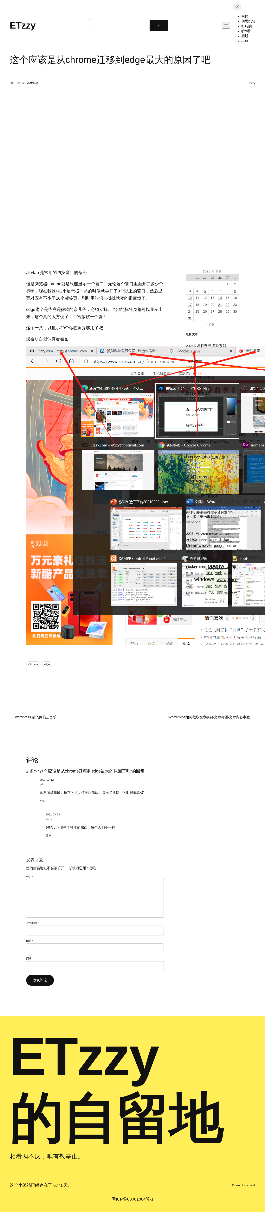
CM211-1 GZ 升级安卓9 (204, 441)
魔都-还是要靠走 (198, 393)
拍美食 (189, 592)
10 (190, 298)
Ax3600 (191, 540)
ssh (197, 573)
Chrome (33, 664)
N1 (225, 558)
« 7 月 (210, 324)
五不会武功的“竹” (199, 409)
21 (220, 305)
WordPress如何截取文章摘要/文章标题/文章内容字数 (209, 717)
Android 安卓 (209, 533)
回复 (42, 800)
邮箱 (29, 940)
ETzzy (23, 25)
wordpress (227, 579)
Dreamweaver (199, 545)
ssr (202, 573)
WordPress (242, 1185)
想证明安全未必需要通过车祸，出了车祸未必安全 (207, 515)
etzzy (252, 82)
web (218, 573)
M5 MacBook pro (226, 552)
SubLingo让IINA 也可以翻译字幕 (207, 459)
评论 (29, 876)
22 (227, 305)
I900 (229, 546)
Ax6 (227, 533)
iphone (205, 551)
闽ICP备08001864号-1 (132, 1199)
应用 (227, 586)
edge (47, 664)
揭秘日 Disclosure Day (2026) (200, 479)
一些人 (190, 586)
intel (194, 551)
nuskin (191, 566)
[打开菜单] (226, 25)
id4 (234, 546)
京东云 (200, 586)
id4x (188, 552)
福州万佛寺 (195, 425)
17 (190, 305)
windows (204, 579)
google (219, 546)
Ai (197, 533)
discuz (213, 540)
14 (220, 298)
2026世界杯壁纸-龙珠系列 (206, 346)
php (233, 566)
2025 (190, 534)
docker (224, 540)
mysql (217, 559)
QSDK (189, 573)
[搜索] (159, 25)
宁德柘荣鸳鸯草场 (200, 378)
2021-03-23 (53, 814)
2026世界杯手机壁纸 (202, 497)
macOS (192, 558)
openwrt (218, 566)
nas (233, 558)
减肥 (209, 586)
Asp (221, 534)
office (202, 566)
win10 (227, 573)
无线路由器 (201, 592)
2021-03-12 (47, 779)
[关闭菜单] (237, 7)
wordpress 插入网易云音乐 (35, 717)
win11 (189, 580)
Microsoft (206, 558)
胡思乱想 (32, 82)
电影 (212, 592)
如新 (218, 586)
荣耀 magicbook (227, 592)
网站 (29, 958)
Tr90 (209, 573)
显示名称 (32, 922)
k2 (214, 552)
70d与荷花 (194, 362)
